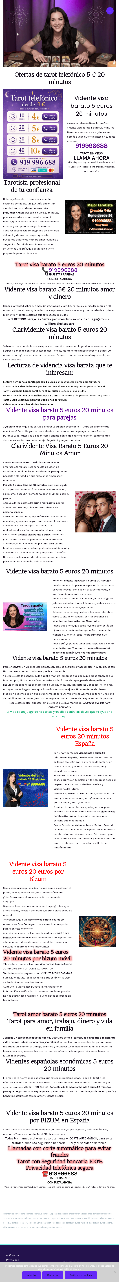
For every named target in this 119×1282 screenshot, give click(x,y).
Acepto (31, 1275)
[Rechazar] (115, 1272)
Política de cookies (81, 1275)
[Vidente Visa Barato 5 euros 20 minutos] (10, 11)
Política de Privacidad (12, 1257)
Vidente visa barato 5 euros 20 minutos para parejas (59, 414)
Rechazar (52, 1275)
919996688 (63, 270)
